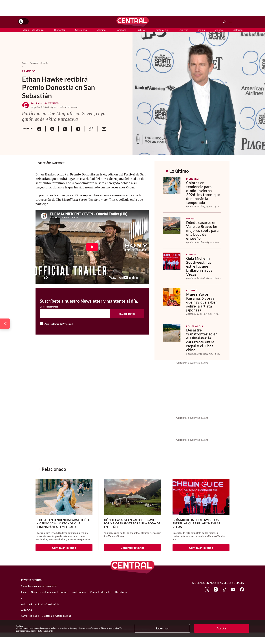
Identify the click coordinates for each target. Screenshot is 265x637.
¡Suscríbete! (127, 313)
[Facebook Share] (39, 129)
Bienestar (59, 29)
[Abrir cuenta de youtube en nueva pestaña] (233, 589)
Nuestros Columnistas (43, 591)
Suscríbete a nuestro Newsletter (39, 586)
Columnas (81, 29)
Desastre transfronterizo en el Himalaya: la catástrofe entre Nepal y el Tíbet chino (202, 340)
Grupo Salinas (63, 615)
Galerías (237, 29)
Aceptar (222, 628)
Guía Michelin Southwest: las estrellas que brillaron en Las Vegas (199, 266)
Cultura (140, 29)
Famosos (121, 29)
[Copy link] (91, 129)
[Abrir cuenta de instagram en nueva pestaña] (216, 589)
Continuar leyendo (64, 547)
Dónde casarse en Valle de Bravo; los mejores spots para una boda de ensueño (202, 230)
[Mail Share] (104, 129)
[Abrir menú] (230, 22)
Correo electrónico (49, 307)
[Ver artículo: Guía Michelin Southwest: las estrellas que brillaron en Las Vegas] (171, 261)
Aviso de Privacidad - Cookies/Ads (40, 604)
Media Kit (105, 591)
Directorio (121, 591)
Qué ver (183, 29)
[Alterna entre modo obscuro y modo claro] (23, 21)
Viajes (201, 29)
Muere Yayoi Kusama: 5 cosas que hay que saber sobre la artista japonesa (201, 302)
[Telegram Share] (77, 129)
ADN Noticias (29, 615)
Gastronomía (79, 591)
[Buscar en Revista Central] (224, 22)
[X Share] (51, 129)
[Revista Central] (132, 22)
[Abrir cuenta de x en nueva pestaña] (207, 589)
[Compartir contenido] (5, 323)
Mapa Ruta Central (33, 29)
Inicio (24, 63)
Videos (219, 29)
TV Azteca (46, 615)
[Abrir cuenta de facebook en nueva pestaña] (242, 589)
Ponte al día (162, 29)
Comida (101, 29)
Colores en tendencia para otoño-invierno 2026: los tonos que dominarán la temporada (203, 193)
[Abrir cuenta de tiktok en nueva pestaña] (224, 589)
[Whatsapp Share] (64, 129)
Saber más (162, 628)
